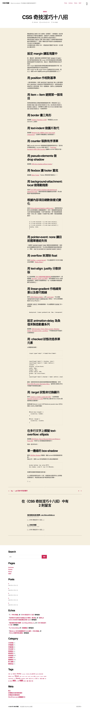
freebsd (27, 674)
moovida (23, 676)
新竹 (45, 678)
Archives (71, 3)
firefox (19, 674)
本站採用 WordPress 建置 (26, 706)
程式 (11, 681)
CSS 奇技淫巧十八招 (27, 615)
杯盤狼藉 (10, 647)
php (35, 676)
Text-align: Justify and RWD (39, 278)
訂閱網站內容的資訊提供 (15, 693)
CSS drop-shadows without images (41, 164)
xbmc (27, 678)
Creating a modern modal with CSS (40, 397)
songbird (41, 676)
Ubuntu (18, 678)
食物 (32, 681)
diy (11, 674)
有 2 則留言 (55, 22)
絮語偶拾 (10, 651)
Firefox (75, 3)
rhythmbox (38, 676)
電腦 (30, 681)
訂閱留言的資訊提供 (14, 695)
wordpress (23, 678)
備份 (32, 678)
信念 (30, 678)
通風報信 (45, 11)
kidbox (9, 676)
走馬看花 (10, 657)
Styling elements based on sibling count (42, 208)
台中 (34, 678)
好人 (38, 678)
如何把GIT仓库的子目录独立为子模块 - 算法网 (23, 618)
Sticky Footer (35, 175)
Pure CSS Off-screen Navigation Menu (38, 384)
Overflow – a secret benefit (38, 260)
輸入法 (25, 681)
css (29, 481)
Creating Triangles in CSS (39, 120)
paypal (32, 676)
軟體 (21, 680)
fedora (14, 674)
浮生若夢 (10, 649)
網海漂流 (10, 653)
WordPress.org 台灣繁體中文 (16, 697)
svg (14, 678)
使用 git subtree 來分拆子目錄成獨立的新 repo (26, 619)
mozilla (26, 676)
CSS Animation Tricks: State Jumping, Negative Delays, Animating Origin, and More (43, 330)
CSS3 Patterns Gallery (36, 297)
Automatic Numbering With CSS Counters (41, 148)
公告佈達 (10, 643)
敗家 (43, 678)
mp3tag (29, 676)
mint (20, 676)
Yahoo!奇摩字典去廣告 (16, 633)
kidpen (13, 676)
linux (17, 676)
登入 (9, 691)
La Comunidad (14, 628)
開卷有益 (10, 664)
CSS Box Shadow (35, 455)
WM (37, 22)
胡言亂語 (10, 655)
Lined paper (50, 297)
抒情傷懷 (10, 645)
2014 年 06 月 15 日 (45, 22)
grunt (37, 674)
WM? (80, 3)
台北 (36, 678)
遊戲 (27, 681)
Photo (65, 3)
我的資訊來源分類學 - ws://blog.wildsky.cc (22, 623)
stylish (45, 676)
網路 (14, 680)
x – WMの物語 (14, 615)
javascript (41, 674)
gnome (33, 674)
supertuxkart (10, 678)
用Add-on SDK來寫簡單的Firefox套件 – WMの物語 (24, 631)
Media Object (39, 262)
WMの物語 (5, 3)
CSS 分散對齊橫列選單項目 (43, 276)
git (30, 674)
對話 (41, 678)
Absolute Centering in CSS (35, 399)
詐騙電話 (24, 628)
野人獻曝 (10, 662)
